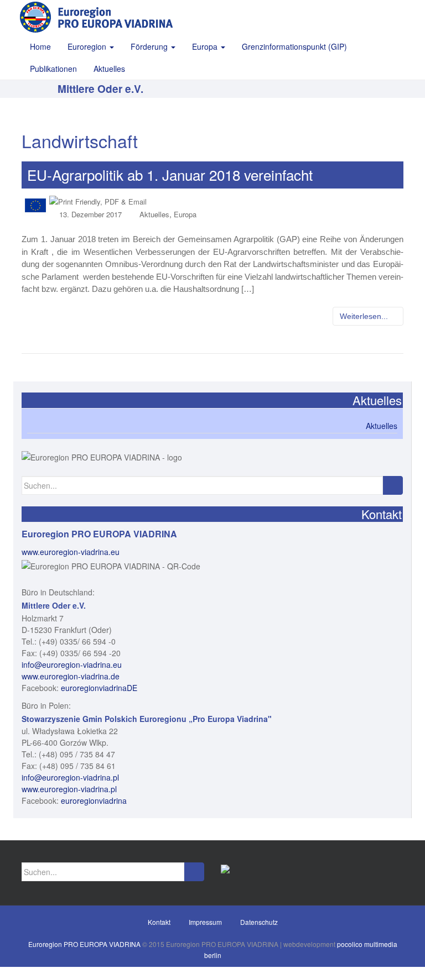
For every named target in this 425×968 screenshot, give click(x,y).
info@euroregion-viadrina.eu (72, 664)
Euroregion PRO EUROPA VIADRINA (84, 944)
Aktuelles (109, 68)
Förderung (150, 46)
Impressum (205, 922)
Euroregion (88, 46)
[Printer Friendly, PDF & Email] (98, 200)
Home (40, 46)
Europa (206, 46)
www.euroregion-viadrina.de (71, 676)
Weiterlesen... (365, 316)
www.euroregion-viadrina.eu (71, 551)
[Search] (392, 485)
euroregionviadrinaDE (99, 687)
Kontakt (159, 922)
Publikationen (53, 68)
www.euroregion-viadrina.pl (69, 788)
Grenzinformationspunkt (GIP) (294, 46)
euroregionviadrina (94, 800)
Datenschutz (259, 922)
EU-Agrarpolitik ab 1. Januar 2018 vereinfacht (170, 174)
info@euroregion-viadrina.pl (70, 777)
